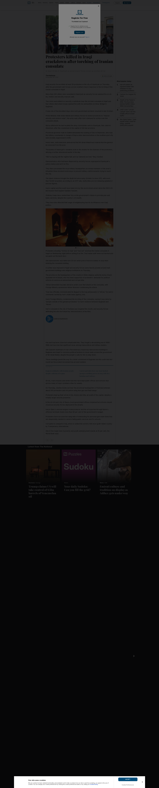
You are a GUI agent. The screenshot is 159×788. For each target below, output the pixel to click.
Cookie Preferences (128, 785)
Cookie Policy (94, 784)
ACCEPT (127, 779)
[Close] (142, 782)
